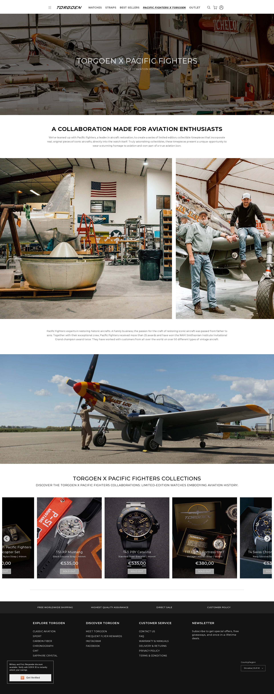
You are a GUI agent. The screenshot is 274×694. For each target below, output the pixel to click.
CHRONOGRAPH (43, 646)
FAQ (141, 636)
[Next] (267, 538)
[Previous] (7, 538)
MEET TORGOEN (96, 631)
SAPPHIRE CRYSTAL (45, 655)
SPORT (37, 636)
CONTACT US (147, 631)
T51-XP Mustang (69, 552)
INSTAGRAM (93, 641)
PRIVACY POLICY (149, 650)
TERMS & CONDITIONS (153, 655)
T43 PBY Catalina (137, 552)
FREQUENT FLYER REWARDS (104, 636)
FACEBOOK (93, 646)
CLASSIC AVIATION (44, 631)
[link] (55, 607)
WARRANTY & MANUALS (154, 641)
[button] (50, 7)
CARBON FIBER (42, 641)
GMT (36, 650)
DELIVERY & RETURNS (153, 646)
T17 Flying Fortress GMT (205, 552)
